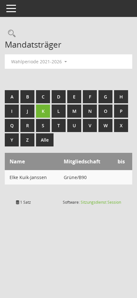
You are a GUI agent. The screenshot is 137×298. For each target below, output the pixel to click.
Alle (45, 140)
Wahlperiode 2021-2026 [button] (37, 62)
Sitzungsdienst (101, 202)
